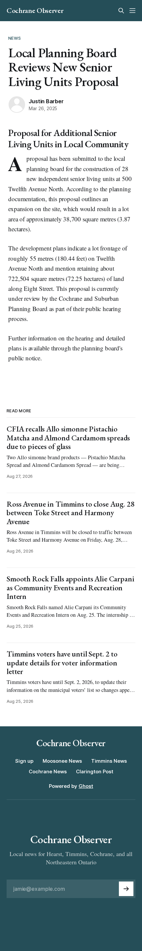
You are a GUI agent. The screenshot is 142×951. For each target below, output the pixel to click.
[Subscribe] (126, 889)
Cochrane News (48, 771)
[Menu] (132, 10)
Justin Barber (46, 101)
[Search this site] (121, 10)
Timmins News (109, 761)
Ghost (86, 786)
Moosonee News (62, 761)
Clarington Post (94, 771)
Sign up (24, 761)
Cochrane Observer (35, 10)
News (14, 38)
